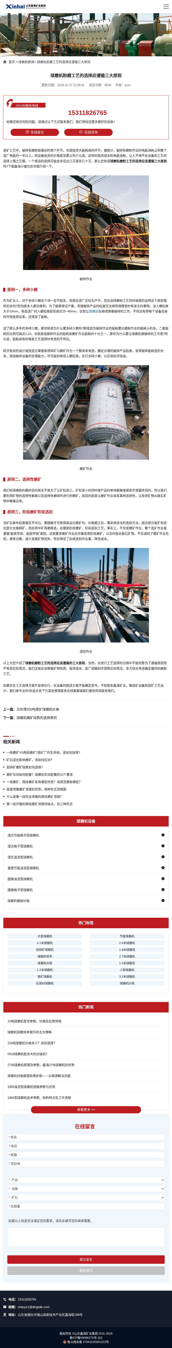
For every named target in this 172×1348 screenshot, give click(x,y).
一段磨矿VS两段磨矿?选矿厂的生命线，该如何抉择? (43, 752)
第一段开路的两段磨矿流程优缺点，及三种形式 (40, 804)
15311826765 (87, 113)
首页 (12, 62)
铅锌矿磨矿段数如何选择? (25, 767)
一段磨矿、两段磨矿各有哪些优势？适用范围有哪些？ (44, 782)
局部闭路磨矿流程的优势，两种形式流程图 (36, 789)
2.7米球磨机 (127, 956)
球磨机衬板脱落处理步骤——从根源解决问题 (39, 1076)
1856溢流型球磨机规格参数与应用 (31, 1087)
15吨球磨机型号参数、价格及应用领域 (34, 1021)
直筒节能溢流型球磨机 (23, 868)
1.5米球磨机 (127, 963)
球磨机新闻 (26, 62)
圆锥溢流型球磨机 (20, 879)
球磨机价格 (127, 983)
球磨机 (93, 311)
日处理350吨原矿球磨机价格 (38, 709)
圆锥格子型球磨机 (20, 890)
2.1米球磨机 (45, 943)
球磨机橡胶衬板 (19, 901)
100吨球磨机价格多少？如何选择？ (32, 1043)
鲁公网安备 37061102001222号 (88, 1342)
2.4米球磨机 (127, 943)
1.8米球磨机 (127, 949)
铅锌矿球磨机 (45, 949)
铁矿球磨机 (45, 976)
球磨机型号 (45, 956)
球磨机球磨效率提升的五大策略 (30, 1032)
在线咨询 (91, 132)
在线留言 (37, 132)
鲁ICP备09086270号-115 (86, 1337)
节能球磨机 (127, 936)
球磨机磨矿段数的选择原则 (37, 718)
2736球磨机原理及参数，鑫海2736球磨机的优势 (41, 1065)
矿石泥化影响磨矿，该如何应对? (29, 760)
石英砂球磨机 (45, 983)
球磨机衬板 (45, 963)
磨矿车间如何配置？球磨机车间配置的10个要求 (40, 774)
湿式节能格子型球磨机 (23, 835)
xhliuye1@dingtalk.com (34, 1307)
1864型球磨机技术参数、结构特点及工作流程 (39, 1097)
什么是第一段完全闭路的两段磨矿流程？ (35, 796)
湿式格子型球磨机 (20, 846)
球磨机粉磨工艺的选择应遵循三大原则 (63, 62)
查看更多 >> (86, 1109)
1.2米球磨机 (45, 970)
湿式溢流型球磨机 (20, 857)
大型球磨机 (45, 936)
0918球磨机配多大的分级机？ (28, 1054)
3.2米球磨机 (127, 976)
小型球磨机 (127, 970)
